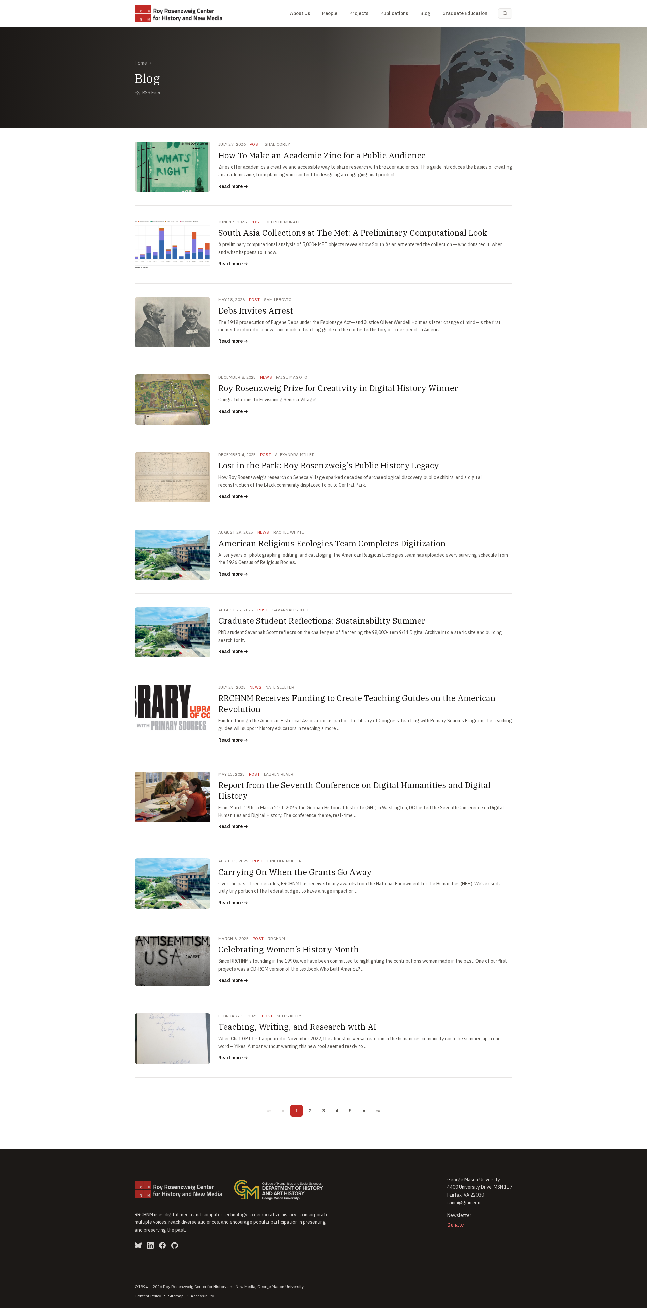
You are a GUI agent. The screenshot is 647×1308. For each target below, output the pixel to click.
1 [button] (296, 1111)
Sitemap (176, 1295)
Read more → (233, 186)
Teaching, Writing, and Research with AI (297, 1026)
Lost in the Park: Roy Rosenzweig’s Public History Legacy (328, 465)
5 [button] (350, 1111)
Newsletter (459, 1215)
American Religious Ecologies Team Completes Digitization (332, 543)
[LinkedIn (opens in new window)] (150, 1245)
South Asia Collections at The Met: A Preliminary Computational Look (352, 232)
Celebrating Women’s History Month (288, 949)
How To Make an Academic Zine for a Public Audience (322, 155)
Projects (358, 13)
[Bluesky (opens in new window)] (138, 1245)
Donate (455, 1225)
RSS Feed (152, 93)
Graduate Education (464, 13)
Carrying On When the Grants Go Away (295, 871)
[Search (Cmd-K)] (505, 13)
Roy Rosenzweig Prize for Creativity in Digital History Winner (338, 388)
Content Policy (148, 1295)
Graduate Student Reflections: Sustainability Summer (321, 620)
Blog (425, 13)
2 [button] (310, 1111)
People (329, 13)
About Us (300, 13)
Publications (394, 13)
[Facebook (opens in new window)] (162, 1245)
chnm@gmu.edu (463, 1203)
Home (141, 63)
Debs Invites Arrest (255, 310)
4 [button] (337, 1111)
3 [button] (323, 1111)
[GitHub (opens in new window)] (174, 1245)
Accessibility (202, 1295)
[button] (269, 1111)
